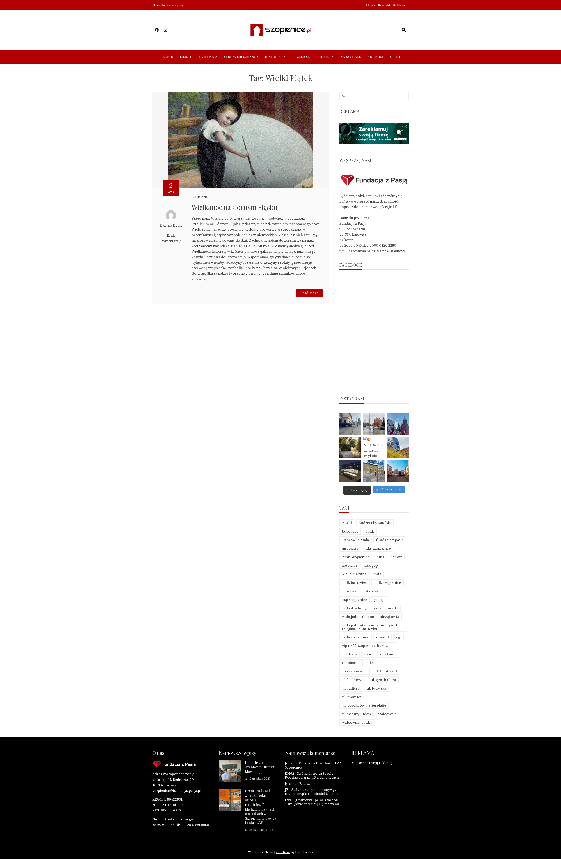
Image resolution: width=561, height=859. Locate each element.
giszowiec (350, 548)
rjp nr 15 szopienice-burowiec (367, 646)
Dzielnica (208, 57)
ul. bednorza (353, 680)
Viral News (283, 852)
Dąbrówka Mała (355, 540)
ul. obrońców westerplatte (364, 705)
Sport (395, 57)
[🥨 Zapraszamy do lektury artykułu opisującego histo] (374, 448)
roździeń (349, 654)
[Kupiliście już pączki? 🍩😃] (350, 424)
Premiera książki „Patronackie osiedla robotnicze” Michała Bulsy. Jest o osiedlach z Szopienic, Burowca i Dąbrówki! (260, 806)
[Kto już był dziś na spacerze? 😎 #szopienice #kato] (374, 471)
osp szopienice (354, 600)
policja (380, 600)
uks (370, 663)
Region (166, 57)
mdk (377, 574)
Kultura (375, 57)
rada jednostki (386, 608)
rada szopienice (355, 637)
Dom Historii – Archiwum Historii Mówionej (259, 767)
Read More (309, 293)
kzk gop (371, 565)
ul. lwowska (377, 688)
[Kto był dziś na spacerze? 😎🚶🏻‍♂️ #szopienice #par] (398, 448)
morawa (349, 591)
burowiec (350, 531)
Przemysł (301, 57)
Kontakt (384, 5)
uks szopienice (354, 671)
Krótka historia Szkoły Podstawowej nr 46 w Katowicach (312, 776)
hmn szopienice (355, 557)
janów (396, 557)
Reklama (400, 5)
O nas (370, 5)
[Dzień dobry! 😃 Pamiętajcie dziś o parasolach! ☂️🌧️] (374, 424)
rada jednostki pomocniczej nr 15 (370, 617)
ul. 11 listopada (386, 671)
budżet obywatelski (375, 523)
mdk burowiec (354, 582)
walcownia (387, 714)
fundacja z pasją (389, 540)
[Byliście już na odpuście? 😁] (398, 424)
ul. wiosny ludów (356, 714)
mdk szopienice (387, 582)
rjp (398, 637)
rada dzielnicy (354, 608)
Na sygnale (350, 57)
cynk (369, 531)
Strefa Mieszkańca (241, 57)
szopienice (351, 663)
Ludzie (322, 57)
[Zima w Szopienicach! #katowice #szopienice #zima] (350, 471)
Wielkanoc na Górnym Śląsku (234, 207)
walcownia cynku (357, 722)
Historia (273, 57)
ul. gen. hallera (383, 680)
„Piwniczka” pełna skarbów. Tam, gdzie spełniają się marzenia (312, 802)
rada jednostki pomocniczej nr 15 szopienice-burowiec (370, 627)
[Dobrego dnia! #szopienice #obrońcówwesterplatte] (398, 471)
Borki (347, 523)
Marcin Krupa (354, 574)
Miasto (186, 57)
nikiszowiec (373, 591)
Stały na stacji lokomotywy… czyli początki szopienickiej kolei (311, 792)
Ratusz (304, 784)
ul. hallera (351, 688)
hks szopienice (378, 548)
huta (380, 557)
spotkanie (388, 654)
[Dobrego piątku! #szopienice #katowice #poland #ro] (350, 448)
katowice (349, 565)
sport (368, 654)
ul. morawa (352, 697)
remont (382, 637)
